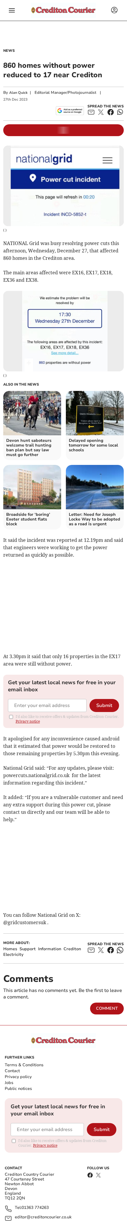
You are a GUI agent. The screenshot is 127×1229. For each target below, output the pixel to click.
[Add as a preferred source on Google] (70, 110)
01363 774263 (35, 1207)
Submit (104, 705)
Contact (12, 1071)
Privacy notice (28, 721)
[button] (12, 10)
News (9, 50)
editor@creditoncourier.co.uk (43, 1217)
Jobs (9, 1082)
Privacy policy (18, 1077)
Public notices (18, 1088)
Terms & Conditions (24, 1065)
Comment (107, 1008)
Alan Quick (18, 92)
